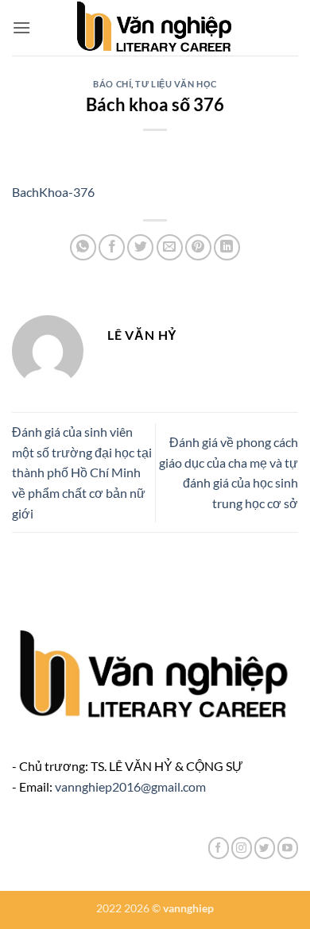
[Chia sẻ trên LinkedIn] (227, 247)
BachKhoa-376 (53, 191)
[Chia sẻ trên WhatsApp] (83, 247)
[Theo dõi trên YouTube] (287, 847)
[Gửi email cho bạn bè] (170, 247)
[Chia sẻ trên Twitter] (140, 247)
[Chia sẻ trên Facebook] (112, 247)
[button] (21, 27)
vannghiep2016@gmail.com (130, 786)
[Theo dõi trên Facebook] (218, 847)
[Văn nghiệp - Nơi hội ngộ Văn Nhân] (155, 28)
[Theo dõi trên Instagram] (241, 847)
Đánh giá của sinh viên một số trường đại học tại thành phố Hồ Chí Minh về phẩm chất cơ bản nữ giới (82, 472)
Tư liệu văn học (175, 84)
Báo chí (112, 84)
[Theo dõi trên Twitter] (264, 847)
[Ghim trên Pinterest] (198, 247)
